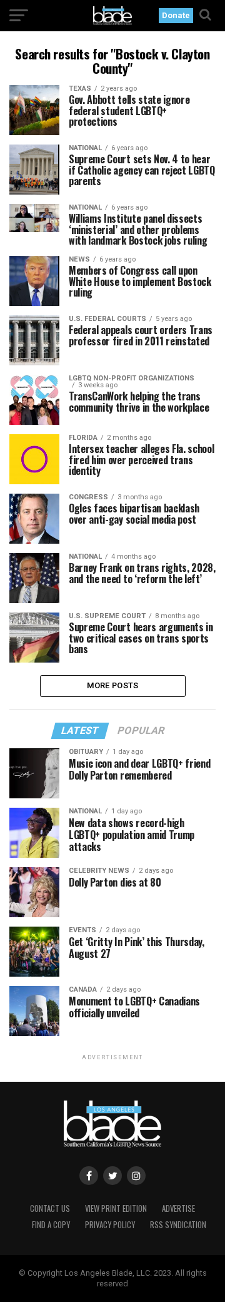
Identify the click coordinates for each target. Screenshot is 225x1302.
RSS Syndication (178, 1225)
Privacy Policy (110, 1225)
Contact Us (50, 1208)
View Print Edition (116, 1208)
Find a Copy (51, 1225)
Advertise (178, 1208)
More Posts (113, 685)
